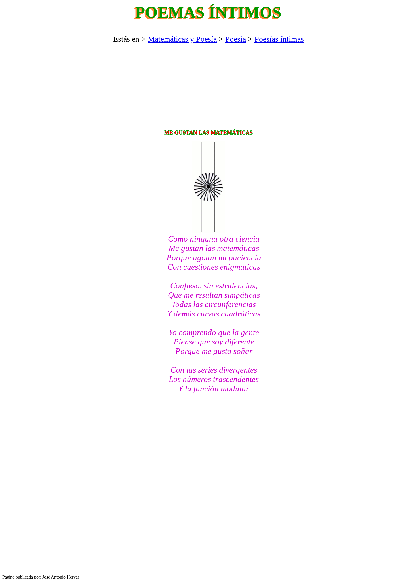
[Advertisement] (208, 86)
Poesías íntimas (279, 39)
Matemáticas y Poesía (182, 39)
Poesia (235, 39)
